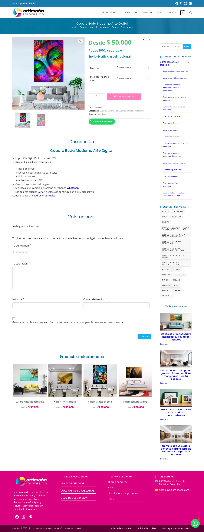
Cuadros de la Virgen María (173, 256)
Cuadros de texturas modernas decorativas (172, 154)
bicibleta (178, 211)
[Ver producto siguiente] (149, 39)
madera (166, 274)
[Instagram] (24, 517)
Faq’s (111, 498)
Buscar (187, 46)
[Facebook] (17, 517)
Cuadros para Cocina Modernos (171, 184)
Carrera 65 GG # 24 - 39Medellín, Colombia (172, 482)
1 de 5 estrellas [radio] (13, 252)
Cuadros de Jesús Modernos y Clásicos (173, 249)
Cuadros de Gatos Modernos (171, 242)
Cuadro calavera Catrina (135, 401)
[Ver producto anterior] (144, 39)
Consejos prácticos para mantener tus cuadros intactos (176, 336)
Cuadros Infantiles (170, 176)
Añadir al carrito (124, 96)
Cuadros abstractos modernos (175, 71)
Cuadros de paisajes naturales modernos (175, 145)
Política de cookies (147, 528)
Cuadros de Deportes (171, 123)
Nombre (18, 299)
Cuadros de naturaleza (172, 136)
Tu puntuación (21, 245)
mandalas (102, 114)
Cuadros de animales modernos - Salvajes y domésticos (172, 87)
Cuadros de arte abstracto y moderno (174, 98)
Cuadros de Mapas (170, 130)
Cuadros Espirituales (122, 27)
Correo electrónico (95, 299)
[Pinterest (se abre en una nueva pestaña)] (181, 3)
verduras (167, 295)
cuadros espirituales (43, 195)
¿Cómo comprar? (118, 482)
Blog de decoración (74, 497)
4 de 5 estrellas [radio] (23, 252)
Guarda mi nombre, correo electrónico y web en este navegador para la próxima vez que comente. (67, 322)
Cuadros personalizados (77, 490)
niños (165, 280)
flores (165, 269)
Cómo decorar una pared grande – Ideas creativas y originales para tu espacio (175, 375)
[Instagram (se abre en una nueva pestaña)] (185, 3)
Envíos (112, 487)
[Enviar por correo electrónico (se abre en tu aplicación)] (190, 3)
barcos (166, 211)
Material (94, 68)
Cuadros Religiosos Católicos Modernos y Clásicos (175, 194)
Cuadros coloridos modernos (175, 78)
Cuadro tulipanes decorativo (30, 401)
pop (176, 285)
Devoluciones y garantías (123, 493)
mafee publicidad (78, 528)
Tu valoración (21, 263)
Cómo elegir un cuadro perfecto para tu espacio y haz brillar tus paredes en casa (176, 450)
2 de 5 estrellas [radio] (17, 252)
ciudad (165, 222)
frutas (176, 269)
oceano (176, 280)
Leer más (164, 344)
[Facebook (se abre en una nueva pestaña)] (176, 3)
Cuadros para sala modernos (131, 110)
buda (165, 216)
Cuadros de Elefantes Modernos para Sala (173, 235)
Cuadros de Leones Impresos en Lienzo (172, 263)
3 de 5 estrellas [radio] (20, 252)
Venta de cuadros (72, 483)
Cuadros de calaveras (172, 116)
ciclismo (176, 216)
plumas (166, 285)
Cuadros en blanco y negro (174, 163)
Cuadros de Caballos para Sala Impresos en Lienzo (175, 228)
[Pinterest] (31, 517)
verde (177, 290)
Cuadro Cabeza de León (100, 401)
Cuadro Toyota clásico (65, 401)
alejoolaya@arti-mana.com (174, 490)
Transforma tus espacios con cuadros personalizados (176, 412)
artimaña (59, 528)
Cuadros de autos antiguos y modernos (174, 108)
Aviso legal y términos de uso (176, 528)
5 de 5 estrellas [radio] (26, 252)
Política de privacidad (121, 528)
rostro (165, 290)
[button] (80, 41)
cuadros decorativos (33, 492)
